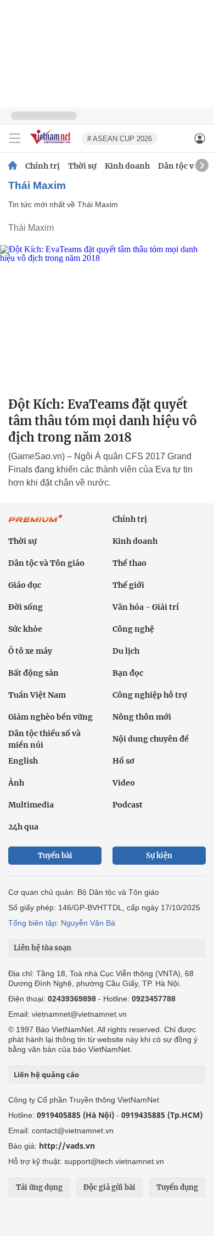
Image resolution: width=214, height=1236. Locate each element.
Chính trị (42, 166)
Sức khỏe (25, 629)
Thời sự (82, 166)
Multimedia (31, 805)
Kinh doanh (127, 166)
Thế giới (128, 585)
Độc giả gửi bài (109, 1187)
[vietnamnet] (51, 144)
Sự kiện (159, 855)
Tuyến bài (55, 855)
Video (123, 783)
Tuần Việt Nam (37, 695)
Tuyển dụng (177, 1187)
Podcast (127, 805)
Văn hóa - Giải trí (145, 607)
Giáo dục (24, 585)
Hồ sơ (123, 761)
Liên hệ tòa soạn (42, 948)
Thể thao (129, 563)
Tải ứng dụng (39, 1187)
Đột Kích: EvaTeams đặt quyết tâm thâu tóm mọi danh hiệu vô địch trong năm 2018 (102, 421)
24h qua (23, 827)
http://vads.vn (67, 1145)
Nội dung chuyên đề (150, 739)
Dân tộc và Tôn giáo (46, 563)
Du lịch (125, 651)
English (23, 761)
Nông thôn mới (141, 717)
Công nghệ (133, 629)
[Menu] (14, 138)
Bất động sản (33, 673)
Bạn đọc (127, 673)
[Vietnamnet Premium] (35, 524)
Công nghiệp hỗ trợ (149, 695)
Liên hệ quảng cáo (46, 1074)
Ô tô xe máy (30, 651)
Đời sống (25, 607)
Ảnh (16, 783)
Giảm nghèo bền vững (50, 717)
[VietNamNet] (12, 166)
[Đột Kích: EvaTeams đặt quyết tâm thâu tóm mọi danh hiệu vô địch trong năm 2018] (107, 316)
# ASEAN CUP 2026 (119, 139)
